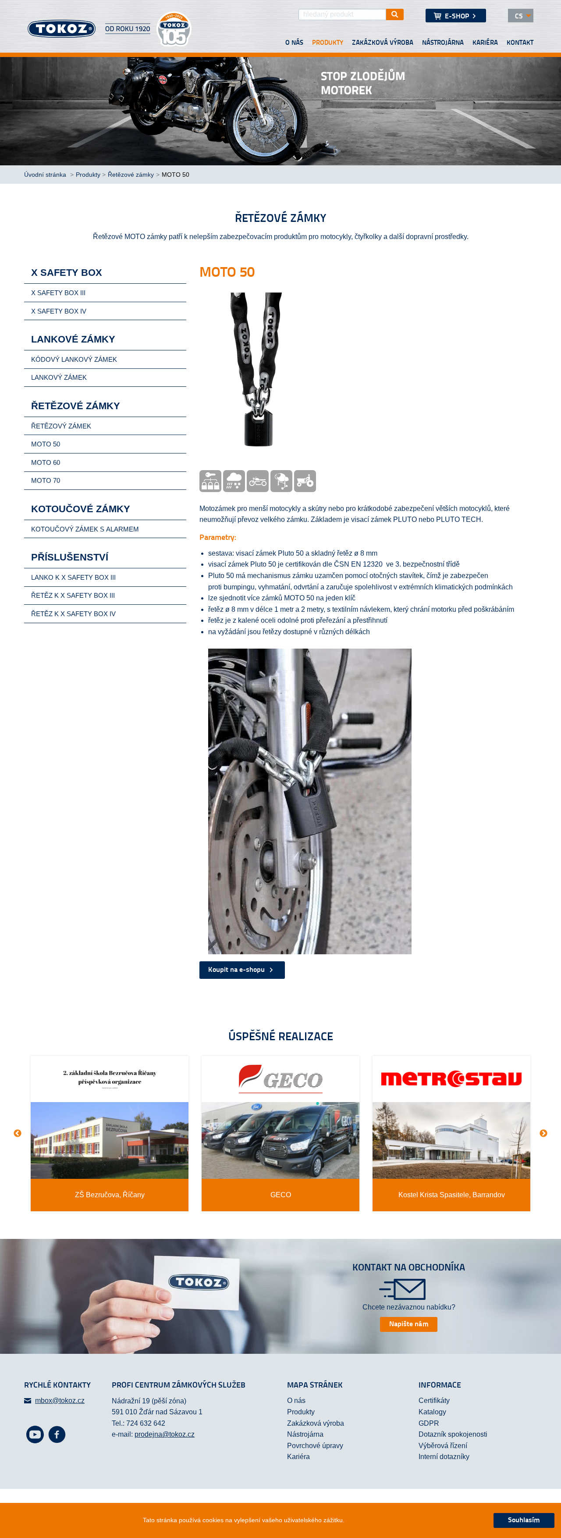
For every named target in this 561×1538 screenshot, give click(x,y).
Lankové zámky (73, 339)
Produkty (327, 43)
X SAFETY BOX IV (58, 311)
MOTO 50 (45, 444)
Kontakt (520, 43)
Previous (17, 1133)
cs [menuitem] (519, 16)
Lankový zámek (59, 377)
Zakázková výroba (382, 43)
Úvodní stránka (46, 174)
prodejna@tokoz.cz (165, 1434)
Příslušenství (69, 557)
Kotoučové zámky (80, 508)
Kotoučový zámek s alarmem (85, 529)
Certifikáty (434, 1400)
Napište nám (409, 1324)
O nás (294, 43)
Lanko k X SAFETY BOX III (73, 577)
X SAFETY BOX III (58, 292)
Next (543, 1133)
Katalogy (432, 1412)
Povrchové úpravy (315, 1445)
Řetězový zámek (61, 426)
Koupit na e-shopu (237, 970)
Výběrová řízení (443, 1445)
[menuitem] (456, 15)
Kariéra (485, 43)
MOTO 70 (45, 480)
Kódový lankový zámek (74, 359)
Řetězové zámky (131, 174)
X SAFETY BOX (66, 272)
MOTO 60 (45, 462)
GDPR (429, 1423)
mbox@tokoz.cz (60, 1400)
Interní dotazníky (444, 1456)
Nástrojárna (443, 43)
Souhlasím (524, 1520)
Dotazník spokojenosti (453, 1434)
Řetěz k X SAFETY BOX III (73, 595)
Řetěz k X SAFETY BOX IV (73, 613)
